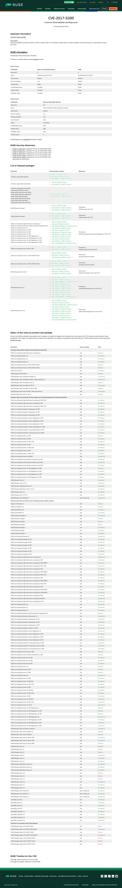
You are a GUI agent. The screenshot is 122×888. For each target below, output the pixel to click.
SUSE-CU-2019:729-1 (19, 149)
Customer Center (83, 2)
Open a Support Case (13, 885)
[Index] (62, 26)
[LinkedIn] (113, 876)
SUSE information (18, 52)
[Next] (66, 26)
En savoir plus (53, 876)
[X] (109, 876)
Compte (93, 2)
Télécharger (113, 8)
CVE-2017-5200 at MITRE (18, 37)
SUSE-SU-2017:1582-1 (19, 157)
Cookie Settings (85, 884)
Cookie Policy (114, 884)
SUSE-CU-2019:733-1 (19, 153)
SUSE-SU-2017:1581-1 (19, 155)
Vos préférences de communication (67, 876)
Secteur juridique (28, 876)
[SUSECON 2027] (69, 2)
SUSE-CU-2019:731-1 (19, 151)
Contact (104, 8)
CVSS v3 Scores (14, 99)
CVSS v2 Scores (14, 66)
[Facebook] (105, 876)
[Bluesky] (116, 876)
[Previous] (57, 26)
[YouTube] (102, 876)
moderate (35, 59)
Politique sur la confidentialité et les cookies (101, 884)
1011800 (25, 139)
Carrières (21, 876)
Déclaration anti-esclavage (41, 876)
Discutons (85, 876)
